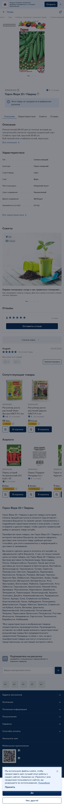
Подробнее (44, 782)
